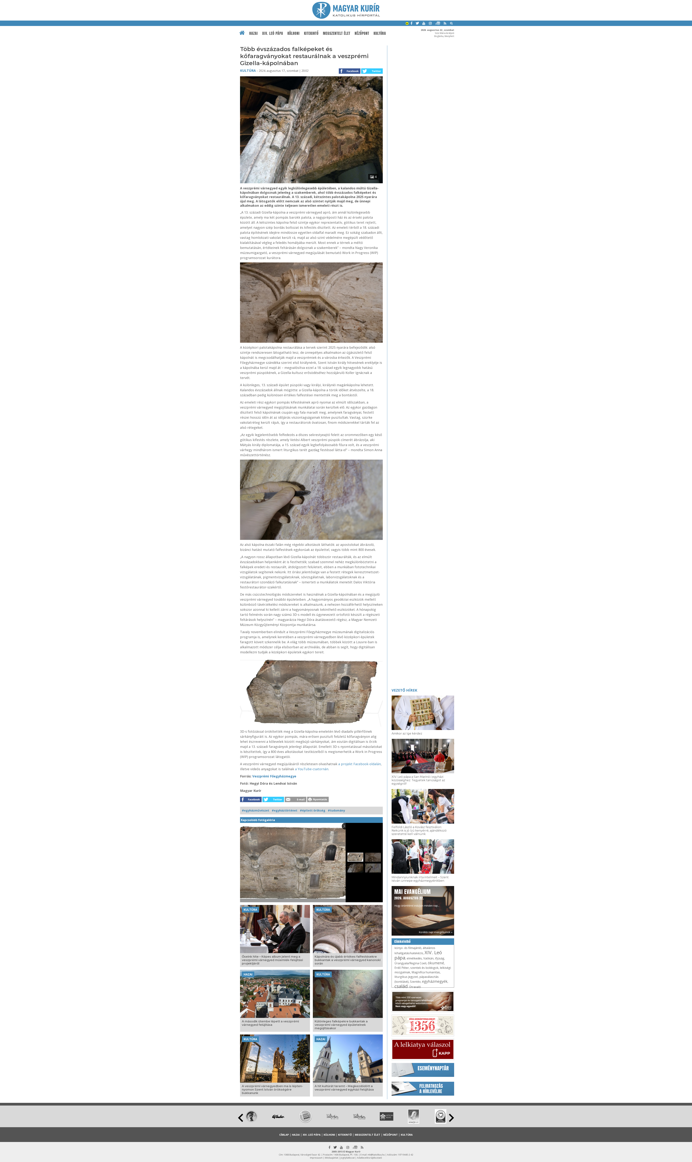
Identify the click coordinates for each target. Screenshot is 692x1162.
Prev (240, 1117)
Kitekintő (311, 33)
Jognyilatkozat (347, 1157)
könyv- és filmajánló (407, 948)
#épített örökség (312, 810)
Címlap (284, 1134)
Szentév (415, 982)
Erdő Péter (401, 968)
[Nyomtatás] (318, 801)
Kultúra (380, 33)
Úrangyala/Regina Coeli (410, 963)
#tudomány (336, 810)
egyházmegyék (434, 981)
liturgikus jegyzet (406, 977)
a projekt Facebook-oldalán (359, 764)
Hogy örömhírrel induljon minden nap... (416, 897)
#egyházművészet (255, 810)
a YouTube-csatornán (311, 769)
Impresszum (316, 1157)
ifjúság (439, 958)
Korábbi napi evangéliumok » (435, 932)
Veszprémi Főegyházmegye (274, 776)
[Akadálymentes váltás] (407, 24)
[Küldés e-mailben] (295, 801)
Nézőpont (362, 33)
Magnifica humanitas (426, 972)
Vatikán (428, 958)
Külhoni (293, 33)
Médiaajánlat (331, 1157)
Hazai (253, 33)
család (401, 986)
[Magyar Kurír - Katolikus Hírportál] (346, 18)
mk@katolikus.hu (376, 1154)
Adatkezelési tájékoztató (369, 1157)
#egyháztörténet (284, 810)
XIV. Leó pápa (272, 33)
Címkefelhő (402, 941)
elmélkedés (414, 958)
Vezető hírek (404, 690)
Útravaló (415, 987)
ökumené (436, 963)
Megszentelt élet (336, 33)
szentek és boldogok (424, 968)
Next (451, 1117)
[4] (311, 182)
